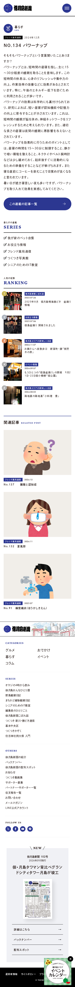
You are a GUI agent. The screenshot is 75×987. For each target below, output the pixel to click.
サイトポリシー (28, 974)
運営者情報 (11, 974)
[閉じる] (70, 959)
